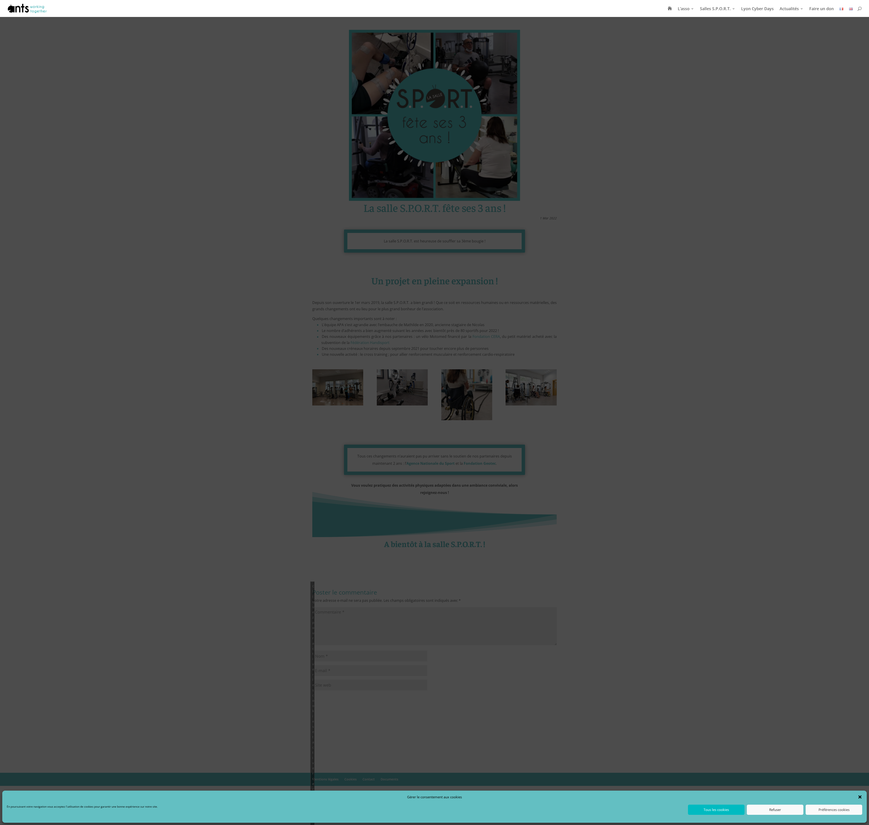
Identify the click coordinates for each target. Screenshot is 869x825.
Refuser (775, 810)
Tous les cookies (716, 810)
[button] (860, 797)
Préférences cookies (834, 810)
